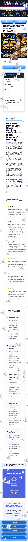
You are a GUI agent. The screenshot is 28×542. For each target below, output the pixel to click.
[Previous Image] (2, 45)
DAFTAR (20, 21)
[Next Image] (25, 45)
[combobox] (12, 8)
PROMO (15, 522)
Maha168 (8, 142)
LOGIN (7, 21)
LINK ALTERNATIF (15, 533)
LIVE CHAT (15, 537)
